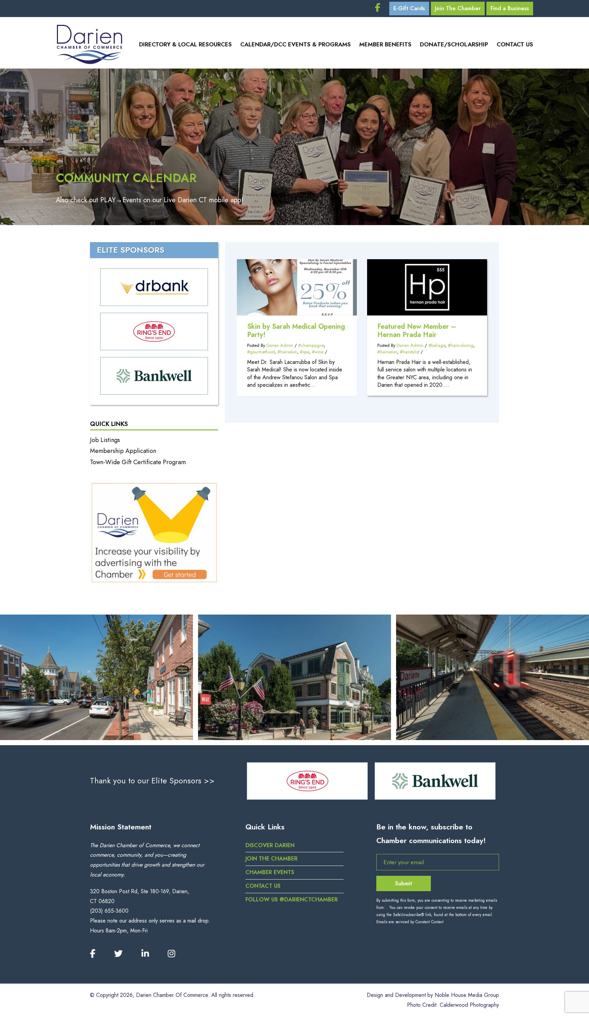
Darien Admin (280, 345)
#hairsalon (287, 352)
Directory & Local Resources (185, 44)
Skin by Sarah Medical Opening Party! (296, 331)
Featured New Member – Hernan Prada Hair (416, 331)
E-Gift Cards (409, 8)
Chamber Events (269, 872)
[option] (308, 781)
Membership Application (123, 450)
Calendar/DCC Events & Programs (295, 44)
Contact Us (515, 44)
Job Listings (105, 440)
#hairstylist (409, 352)
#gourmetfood (261, 352)
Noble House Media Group (467, 995)
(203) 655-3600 (109, 911)
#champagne (311, 345)
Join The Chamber (458, 8)
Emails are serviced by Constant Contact (409, 922)
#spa (304, 352)
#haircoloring (460, 345)
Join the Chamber (271, 859)
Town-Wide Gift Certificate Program (138, 462)
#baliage (436, 345)
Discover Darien (269, 845)
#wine (317, 352)
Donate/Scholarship (454, 44)
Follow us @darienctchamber (291, 899)
